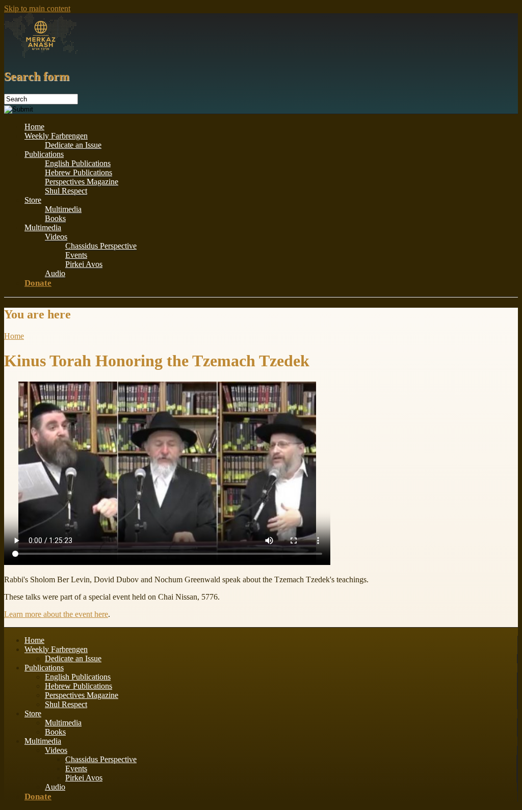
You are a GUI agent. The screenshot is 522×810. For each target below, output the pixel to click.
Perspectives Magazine (81, 181)
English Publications (78, 163)
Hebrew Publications (78, 172)
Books (55, 218)
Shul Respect (66, 190)
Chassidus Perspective (101, 245)
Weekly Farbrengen (56, 135)
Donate (37, 283)
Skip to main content (37, 8)
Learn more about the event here (56, 614)
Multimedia (63, 209)
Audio (55, 273)
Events (76, 255)
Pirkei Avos (83, 264)
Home (34, 126)
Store (32, 200)
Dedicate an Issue (73, 145)
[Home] (40, 54)
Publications (44, 154)
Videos (56, 236)
